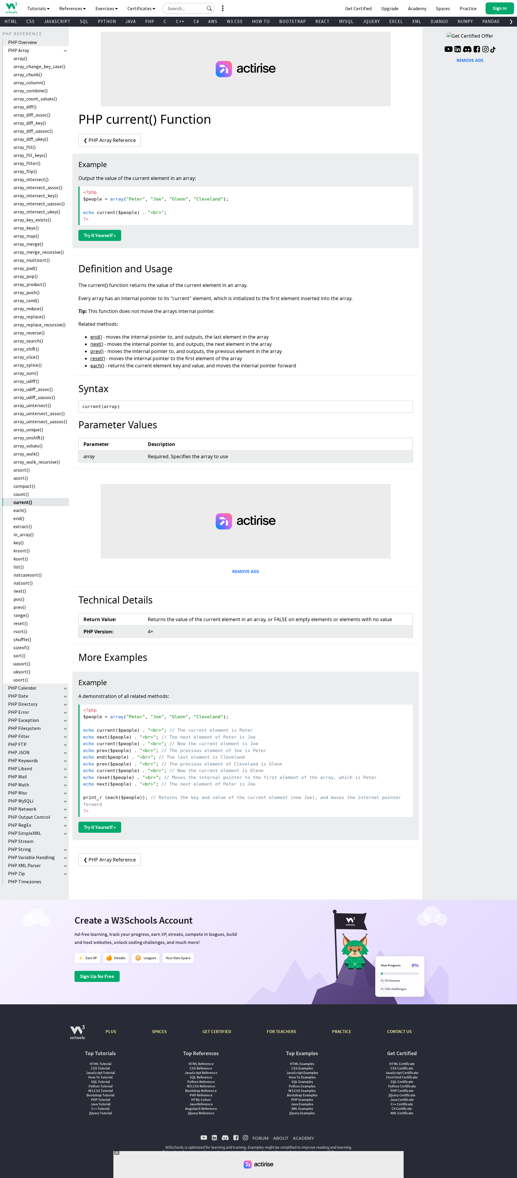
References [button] (71, 8)
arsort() (21, 470)
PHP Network (22, 809)
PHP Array (18, 50)
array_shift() (26, 349)
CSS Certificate (401, 1068)
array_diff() (25, 107)
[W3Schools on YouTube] (448, 50)
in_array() (23, 534)
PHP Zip (16, 873)
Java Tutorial (100, 1104)
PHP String (19, 849)
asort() (20, 478)
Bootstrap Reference (201, 1090)
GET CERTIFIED (217, 1031)
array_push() (26, 292)
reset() (20, 623)
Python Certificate (402, 1086)
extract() (22, 526)
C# (196, 21)
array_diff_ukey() (30, 139)
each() (19, 510)
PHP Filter (19, 736)
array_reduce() (28, 308)
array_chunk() (27, 74)
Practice (468, 8)
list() (18, 567)
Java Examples (302, 1104)
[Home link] (11, 8)
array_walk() (26, 454)
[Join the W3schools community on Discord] (467, 50)
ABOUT (280, 1138)
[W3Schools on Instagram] (485, 50)
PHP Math (18, 785)
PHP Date (18, 696)
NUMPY (465, 21)
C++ (180, 21)
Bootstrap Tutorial (100, 1095)
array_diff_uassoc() (33, 131)
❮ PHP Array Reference (109, 140)
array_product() (29, 284)
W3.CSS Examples (302, 1090)
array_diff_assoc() (31, 115)
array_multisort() (31, 260)
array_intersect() (30, 179)
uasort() (21, 664)
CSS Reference (201, 1068)
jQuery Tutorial (100, 1113)
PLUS (111, 1031)
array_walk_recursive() (36, 462)
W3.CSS (235, 21)
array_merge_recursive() (38, 252)
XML (416, 21)
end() (18, 518)
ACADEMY (303, 1138)
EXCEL (396, 21)
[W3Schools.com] (77, 1035)
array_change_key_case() (39, 66)
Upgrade (390, 8)
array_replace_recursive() (39, 325)
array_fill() (24, 147)
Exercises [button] (105, 8)
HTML (10, 21)
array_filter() (26, 163)
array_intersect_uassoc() (39, 204)
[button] (209, 8)
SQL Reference (201, 1077)
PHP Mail (17, 777)
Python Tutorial (100, 1086)
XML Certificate (401, 1113)
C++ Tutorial (100, 1108)
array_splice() (27, 365)
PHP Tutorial (100, 1099)
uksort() (21, 672)
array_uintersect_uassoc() (40, 421)
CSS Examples (302, 1068)
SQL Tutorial (100, 1081)
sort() (19, 655)
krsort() (21, 551)
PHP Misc (17, 793)
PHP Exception (23, 720)
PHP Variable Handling (31, 857)
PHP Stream (21, 841)
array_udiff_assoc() (33, 389)
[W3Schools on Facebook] (476, 50)
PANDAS (491, 21)
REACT (322, 21)
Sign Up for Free (97, 976)
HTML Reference (201, 1063)
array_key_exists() (32, 220)
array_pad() (25, 268)
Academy (417, 8)
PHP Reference (201, 1095)
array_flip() (25, 171)
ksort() (20, 559)
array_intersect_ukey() (36, 212)
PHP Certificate (401, 1090)
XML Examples (302, 1108)
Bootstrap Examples (302, 1095)
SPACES (159, 1031)
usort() (20, 680)
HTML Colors (201, 1099)
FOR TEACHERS (281, 1031)
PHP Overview (22, 42)
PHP (149, 21)
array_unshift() (28, 438)
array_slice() (26, 357)
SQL (84, 21)
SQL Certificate (401, 1081)
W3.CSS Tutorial (100, 1090)
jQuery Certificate (402, 1095)
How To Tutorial (100, 1077)
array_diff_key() (29, 123)
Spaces (443, 8)
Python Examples (302, 1086)
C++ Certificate (402, 1104)
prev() (19, 607)
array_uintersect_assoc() (39, 413)
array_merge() (28, 244)
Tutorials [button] (37, 8)
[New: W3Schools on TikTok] (493, 50)
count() (21, 494)
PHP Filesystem (24, 728)
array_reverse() (29, 333)
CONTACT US (399, 1031)
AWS (213, 21)
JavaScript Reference (201, 1072)
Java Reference (201, 1104)
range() (21, 615)
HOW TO (261, 21)
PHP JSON (19, 752)
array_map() (26, 236)
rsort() (20, 631)
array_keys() (26, 228)
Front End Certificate (402, 1077)
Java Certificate (402, 1099)
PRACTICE (341, 1031)
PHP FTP (17, 744)
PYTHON (107, 21)
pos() (18, 599)
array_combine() (30, 91)
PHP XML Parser (24, 865)
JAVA (130, 21)
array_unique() (28, 430)
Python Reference (201, 1081)
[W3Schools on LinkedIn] (457, 50)
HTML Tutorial (100, 1063)
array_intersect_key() (35, 195)
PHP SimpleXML (24, 833)
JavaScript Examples (302, 1072)
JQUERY (371, 21)
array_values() (27, 446)
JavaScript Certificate (401, 1072)
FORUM (261, 1138)
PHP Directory (22, 704)
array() (20, 58)
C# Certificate (402, 1108)
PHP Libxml (20, 768)
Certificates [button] (140, 8)
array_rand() (26, 300)
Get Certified (358, 8)
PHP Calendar (22, 688)
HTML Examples (302, 1063)
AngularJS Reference (201, 1108)
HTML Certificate (402, 1063)
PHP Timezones (24, 881)
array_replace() (29, 317)
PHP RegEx (19, 825)
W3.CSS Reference (201, 1086)
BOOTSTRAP (292, 21)
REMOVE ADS (245, 571)
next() (19, 591)
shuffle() (22, 639)
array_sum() (25, 373)
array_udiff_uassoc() (34, 397)
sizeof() (21, 647)
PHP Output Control (29, 817)
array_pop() (25, 276)
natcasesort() (27, 575)
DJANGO (439, 21)
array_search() (28, 341)
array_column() (29, 82)
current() (22, 502)
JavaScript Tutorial (100, 1072)
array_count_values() (35, 99)
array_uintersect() (32, 405)
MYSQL (346, 21)
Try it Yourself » (100, 235)
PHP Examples (302, 1099)
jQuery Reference (201, 1113)
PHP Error (18, 712)
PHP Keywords (23, 760)
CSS (30, 21)
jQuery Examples (302, 1113)
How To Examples (302, 1077)
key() (18, 543)
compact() (24, 486)
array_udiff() (26, 381)
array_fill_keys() (30, 155)
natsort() (23, 583)
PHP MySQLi (20, 801)
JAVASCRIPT (57, 21)
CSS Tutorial (100, 1068)
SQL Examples (302, 1081)
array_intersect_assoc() (37, 187)
